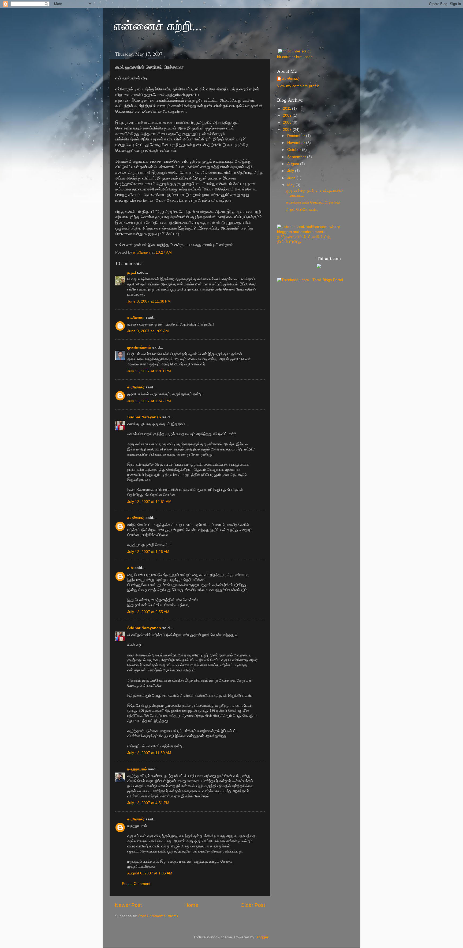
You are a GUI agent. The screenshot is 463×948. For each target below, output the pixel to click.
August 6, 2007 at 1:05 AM (149, 873)
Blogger (261, 937)
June (292, 178)
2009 (288, 115)
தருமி (131, 272)
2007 (288, 130)
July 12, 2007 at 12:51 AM (149, 502)
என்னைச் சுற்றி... (158, 25)
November (296, 143)
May (291, 185)
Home (191, 905)
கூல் (130, 568)
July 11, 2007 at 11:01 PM (149, 371)
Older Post (253, 905)
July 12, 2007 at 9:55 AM (148, 612)
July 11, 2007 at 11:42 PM (149, 401)
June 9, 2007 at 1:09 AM (148, 331)
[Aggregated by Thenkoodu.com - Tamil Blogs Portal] (310, 280)
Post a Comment (136, 884)
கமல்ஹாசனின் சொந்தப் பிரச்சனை (313, 202)
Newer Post (128, 905)
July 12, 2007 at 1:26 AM (148, 552)
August (293, 164)
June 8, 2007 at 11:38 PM (149, 301)
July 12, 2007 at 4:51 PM (148, 803)
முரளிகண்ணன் (139, 347)
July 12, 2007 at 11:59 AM (149, 753)
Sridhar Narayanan (144, 417)
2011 (287, 108)
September (297, 157)
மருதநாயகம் (137, 769)
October (294, 150)
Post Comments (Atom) (158, 916)
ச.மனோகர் (135, 317)
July (291, 171)
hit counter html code (295, 57)
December (296, 136)
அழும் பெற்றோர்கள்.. (302, 210)
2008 (288, 122)
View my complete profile (298, 86)
